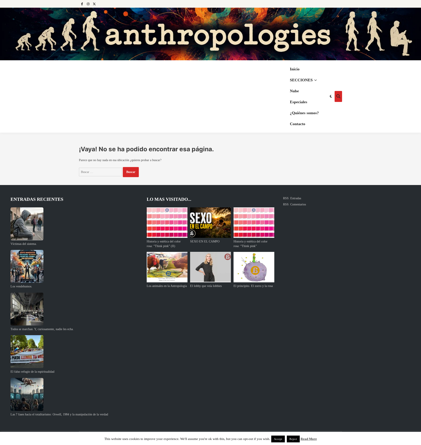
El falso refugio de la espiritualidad (32, 371)
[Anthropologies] (210, 34)
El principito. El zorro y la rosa (253, 286)
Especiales (298, 102)
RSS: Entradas (292, 198)
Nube (294, 91)
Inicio (295, 69)
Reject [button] (293, 439)
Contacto (297, 124)
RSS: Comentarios (294, 204)
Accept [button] (278, 439)
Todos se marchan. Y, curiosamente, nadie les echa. (42, 329)
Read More (309, 439)
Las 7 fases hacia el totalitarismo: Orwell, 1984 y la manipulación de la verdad (59, 414)
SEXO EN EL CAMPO (204, 241)
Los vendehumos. (21, 286)
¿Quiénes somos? (304, 113)
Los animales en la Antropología (167, 286)
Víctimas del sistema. (24, 244)
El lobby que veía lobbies (206, 286)
